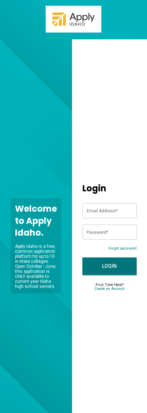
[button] (109, 266)
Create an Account (109, 289)
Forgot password (122, 248)
